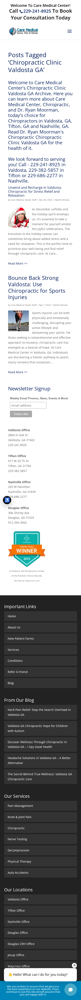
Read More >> (17, 263)
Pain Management (20, 806)
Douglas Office (18, 508)
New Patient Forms (21, 638)
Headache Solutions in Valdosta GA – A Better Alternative (39, 760)
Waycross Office (19, 966)
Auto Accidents (18, 873)
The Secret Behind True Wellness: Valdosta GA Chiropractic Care (40, 776)
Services (13, 650)
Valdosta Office (19, 430)
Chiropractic (16, 828)
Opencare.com (32, 580)
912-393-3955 (17, 523)
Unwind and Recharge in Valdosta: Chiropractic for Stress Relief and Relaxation (35, 191)
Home (12, 616)
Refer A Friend (18, 672)
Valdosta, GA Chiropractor (24, 570)
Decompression (18, 850)
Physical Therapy (19, 861)
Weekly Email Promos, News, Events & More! (39, 398)
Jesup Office (16, 955)
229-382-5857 (17, 471)
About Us (14, 627)
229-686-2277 (17, 497)
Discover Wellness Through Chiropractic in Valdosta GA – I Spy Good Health (37, 744)
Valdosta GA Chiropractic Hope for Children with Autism (38, 728)
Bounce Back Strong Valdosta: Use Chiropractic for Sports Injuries (36, 287)
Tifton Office (17, 456)
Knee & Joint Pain (20, 817)
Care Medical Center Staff (24, 199)
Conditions (15, 661)
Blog (11, 683)
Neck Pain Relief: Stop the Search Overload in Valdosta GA (39, 712)
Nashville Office (19, 482)
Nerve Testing (17, 839)
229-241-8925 (37, 11)
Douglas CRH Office (21, 944)
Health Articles (62, 199)
